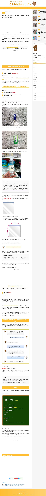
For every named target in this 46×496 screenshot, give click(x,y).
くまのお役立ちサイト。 (23, 493)
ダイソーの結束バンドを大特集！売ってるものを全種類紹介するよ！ (42, 25)
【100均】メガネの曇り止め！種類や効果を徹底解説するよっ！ (42, 39)
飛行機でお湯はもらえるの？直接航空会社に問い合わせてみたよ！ (15, 484)
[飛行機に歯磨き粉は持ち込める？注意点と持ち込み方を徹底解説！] (19, 478)
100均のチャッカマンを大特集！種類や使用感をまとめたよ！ (42, 32)
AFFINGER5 (32, 494)
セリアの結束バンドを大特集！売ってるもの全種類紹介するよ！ (42, 19)
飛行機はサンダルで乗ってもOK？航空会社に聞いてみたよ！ (14, 485)
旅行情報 (4, 482)
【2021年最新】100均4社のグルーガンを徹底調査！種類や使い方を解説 (42, 12)
